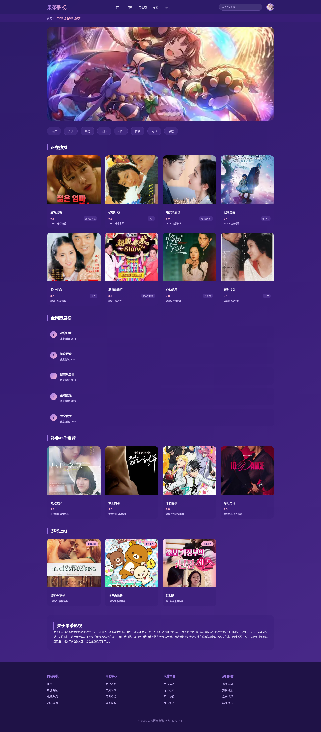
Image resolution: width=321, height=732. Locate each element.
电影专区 (52, 690)
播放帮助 (110, 684)
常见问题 (110, 690)
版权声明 (169, 684)
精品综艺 (227, 703)
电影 (130, 7)
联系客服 (110, 703)
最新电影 (227, 684)
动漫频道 (52, 703)
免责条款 (169, 703)
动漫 (167, 7)
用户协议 (169, 696)
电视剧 (143, 7)
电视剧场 (52, 696)
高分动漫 (227, 696)
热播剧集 (227, 690)
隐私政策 (169, 690)
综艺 (155, 7)
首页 (118, 7)
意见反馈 (110, 696)
